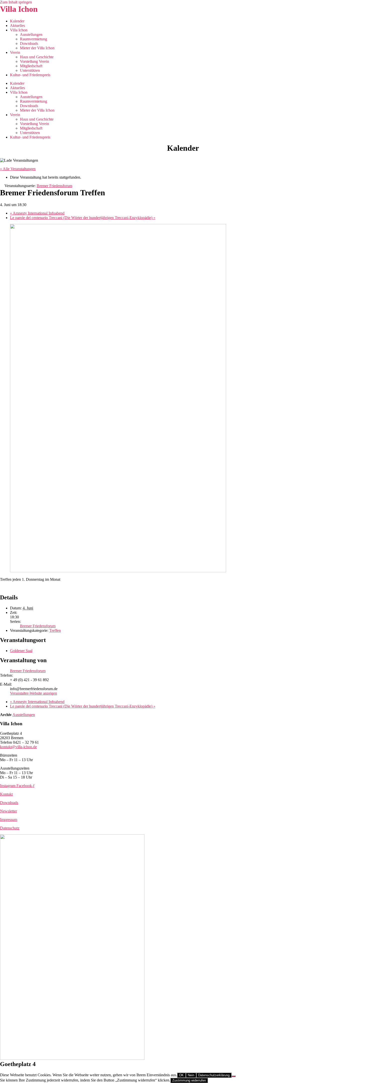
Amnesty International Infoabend (37, 213)
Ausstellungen (31, 34)
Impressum (8, 819)
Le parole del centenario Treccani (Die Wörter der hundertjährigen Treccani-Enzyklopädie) (82, 218)
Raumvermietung (33, 39)
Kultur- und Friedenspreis (30, 75)
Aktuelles (17, 25)
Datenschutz (9, 828)
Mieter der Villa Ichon (37, 48)
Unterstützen (30, 70)
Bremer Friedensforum (38, 626)
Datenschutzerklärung (214, 1075)
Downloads (29, 43)
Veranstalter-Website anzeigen (33, 693)
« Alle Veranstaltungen (18, 169)
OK (181, 1075)
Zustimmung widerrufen (189, 1080)
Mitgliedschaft (31, 66)
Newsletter (8, 811)
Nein (191, 1075)
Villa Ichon (19, 8)
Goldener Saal (21, 651)
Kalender (17, 21)
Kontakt (6, 794)
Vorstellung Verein (34, 61)
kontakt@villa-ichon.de (18, 747)
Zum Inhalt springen (16, 2)
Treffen (55, 630)
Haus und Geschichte (37, 57)
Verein (15, 52)
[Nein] (234, 1076)
